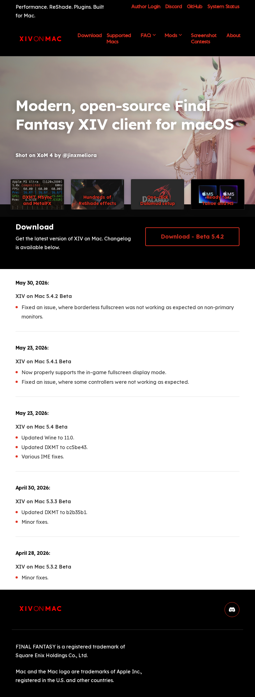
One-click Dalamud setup (157, 200)
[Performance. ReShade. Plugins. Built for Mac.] (40, 38)
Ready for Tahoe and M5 (218, 200)
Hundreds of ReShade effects (97, 200)
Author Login (145, 6)
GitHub (194, 6)
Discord (173, 6)
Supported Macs (119, 38)
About (233, 35)
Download (90, 38)
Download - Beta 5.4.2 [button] (200, 236)
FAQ (146, 35)
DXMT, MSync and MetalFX (37, 200)
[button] (232, 609)
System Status (223, 6)
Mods (171, 35)
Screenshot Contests (203, 38)
